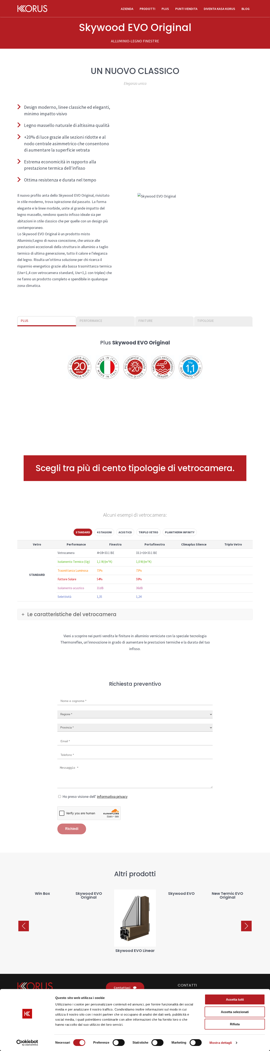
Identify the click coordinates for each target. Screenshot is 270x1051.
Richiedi (71, 829)
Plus (165, 9)
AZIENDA (127, 9)
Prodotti (147, 9)
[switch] (119, 1042)
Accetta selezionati (235, 1012)
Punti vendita (186, 9)
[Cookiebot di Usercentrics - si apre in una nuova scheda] (27, 1043)
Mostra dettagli (220, 1042)
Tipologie (205, 321)
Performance (91, 321)
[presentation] (23, 926)
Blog (246, 9)
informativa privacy (112, 796)
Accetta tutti (235, 999)
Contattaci (122, 987)
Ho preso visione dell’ (94, 796)
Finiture (145, 321)
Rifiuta (235, 1024)
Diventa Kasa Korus (219, 9)
